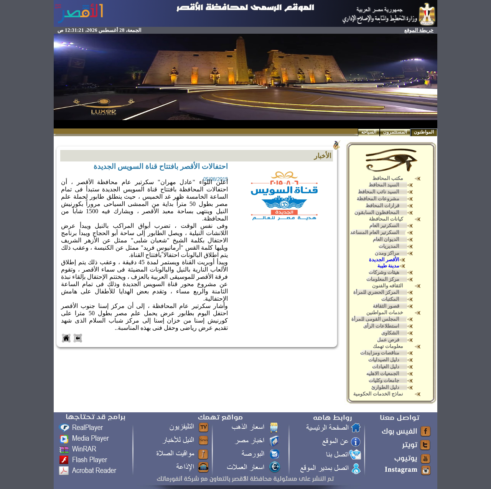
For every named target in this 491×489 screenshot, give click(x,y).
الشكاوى (390, 333)
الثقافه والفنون (387, 285)
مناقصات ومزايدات (379, 353)
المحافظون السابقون (376, 212)
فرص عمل (388, 339)
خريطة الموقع (418, 30)
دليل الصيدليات (383, 359)
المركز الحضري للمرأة (376, 292)
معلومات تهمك (388, 346)
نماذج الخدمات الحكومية (378, 394)
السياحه (368, 132)
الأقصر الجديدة (384, 259)
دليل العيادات (385, 366)
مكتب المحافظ (387, 178)
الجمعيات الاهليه (382, 373)
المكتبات (390, 299)
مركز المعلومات (382, 279)
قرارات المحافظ (382, 205)
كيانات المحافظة (386, 219)
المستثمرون (395, 132)
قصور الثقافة (386, 306)
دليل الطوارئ (385, 387)
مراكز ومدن (387, 253)
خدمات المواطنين (384, 312)
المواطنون (424, 132)
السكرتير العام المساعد (374, 232)
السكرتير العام (384, 225)
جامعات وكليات (384, 380)
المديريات (389, 246)
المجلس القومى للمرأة (375, 319)
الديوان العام (386, 239)
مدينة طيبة (388, 265)
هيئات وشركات (384, 272)
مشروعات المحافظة (378, 198)
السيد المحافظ (384, 185)
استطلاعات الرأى (381, 326)
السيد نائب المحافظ (378, 191)
